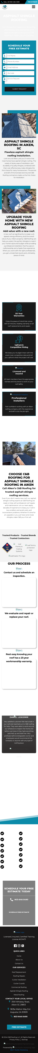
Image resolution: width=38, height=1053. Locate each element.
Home (19, 956)
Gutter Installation (19, 980)
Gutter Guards (19, 983)
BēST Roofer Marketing (19, 1050)
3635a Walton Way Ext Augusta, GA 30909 (20, 1010)
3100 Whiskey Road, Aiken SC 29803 (21, 1003)
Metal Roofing (19, 995)
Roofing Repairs (19, 976)
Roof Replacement (19, 972)
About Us (19, 960)
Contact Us (19, 963)
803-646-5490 (15, 2)
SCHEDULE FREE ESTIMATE (19, 423)
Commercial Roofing (19, 987)
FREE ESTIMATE (19, 1027)
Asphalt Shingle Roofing (19, 991)
